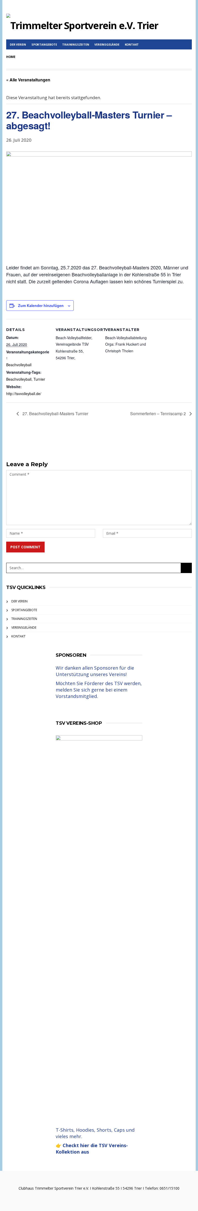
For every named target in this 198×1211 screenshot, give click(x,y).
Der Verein (18, 44)
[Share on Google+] (98, 446)
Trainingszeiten (75, 44)
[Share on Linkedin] (127, 446)
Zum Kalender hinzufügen (41, 305)
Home (10, 57)
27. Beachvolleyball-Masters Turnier (54, 413)
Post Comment (25, 546)
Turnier (39, 379)
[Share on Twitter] (84, 446)
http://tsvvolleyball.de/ (23, 393)
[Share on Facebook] (70, 446)
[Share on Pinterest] (113, 446)
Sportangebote (44, 44)
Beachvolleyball (18, 364)
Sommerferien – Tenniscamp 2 (158, 413)
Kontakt (132, 44)
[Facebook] (188, 6)
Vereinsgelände (106, 44)
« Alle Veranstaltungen (28, 80)
